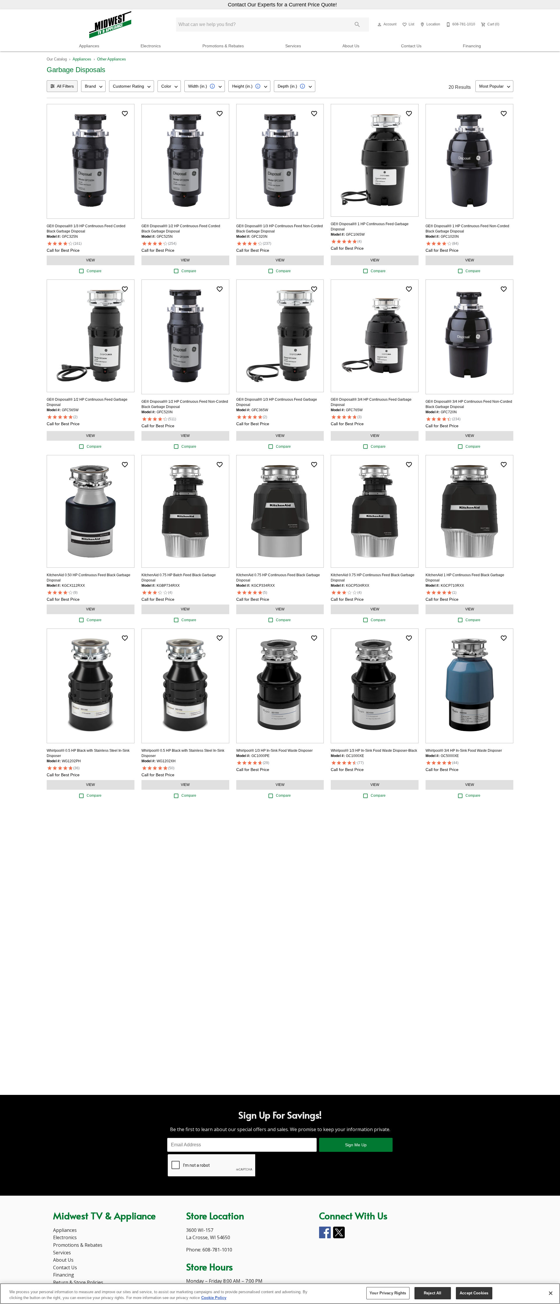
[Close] (550, 1293)
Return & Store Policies (78, 1282)
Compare (94, 271)
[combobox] (93, 86)
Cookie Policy (213, 1298)
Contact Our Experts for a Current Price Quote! (282, 5)
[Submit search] (357, 24)
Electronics (151, 46)
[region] (280, 1293)
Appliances (89, 46)
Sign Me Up (356, 1144)
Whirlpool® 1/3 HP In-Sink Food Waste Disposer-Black (374, 751)
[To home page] (110, 25)
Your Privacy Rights (388, 1293)
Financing (472, 46)
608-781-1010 (217, 1249)
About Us (350, 46)
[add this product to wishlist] (125, 114)
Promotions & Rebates (223, 46)
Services (293, 46)
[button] (379, 24)
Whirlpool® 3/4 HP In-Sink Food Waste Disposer (464, 751)
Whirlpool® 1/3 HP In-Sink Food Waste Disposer (274, 751)
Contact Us (411, 46)
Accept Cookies (474, 1293)
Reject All (432, 1293)
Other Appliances (111, 59)
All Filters (65, 86)
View (90, 260)
